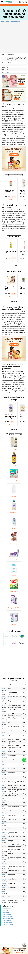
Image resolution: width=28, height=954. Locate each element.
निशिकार (3, 887)
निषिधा (3, 870)
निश (2, 726)
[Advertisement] (14, 38)
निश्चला (3, 836)
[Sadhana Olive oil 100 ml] (11, 244)
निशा (3, 731)
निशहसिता (4, 862)
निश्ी (3, 866)
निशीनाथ (4, 900)
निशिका (3, 875)
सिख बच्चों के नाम (7, 920)
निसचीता (4, 709)
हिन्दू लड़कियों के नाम (7, 912)
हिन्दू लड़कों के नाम (7, 910)
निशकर (3, 756)
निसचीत (3, 705)
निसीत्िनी (4, 722)
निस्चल (3, 692)
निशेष (3, 858)
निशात (3, 815)
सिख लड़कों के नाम (7, 922)
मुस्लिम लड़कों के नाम (8, 916)
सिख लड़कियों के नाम (8, 924)
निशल (3, 760)
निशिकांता (4, 883)
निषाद (3, 739)
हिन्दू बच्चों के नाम (7, 908)
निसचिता (4, 718)
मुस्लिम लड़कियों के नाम (8, 918)
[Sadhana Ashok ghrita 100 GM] (11, 183)
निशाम (3, 768)
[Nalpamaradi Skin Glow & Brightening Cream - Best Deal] (11, 280)
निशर (3, 807)
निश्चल (3, 832)
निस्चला (3, 697)
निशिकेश (3, 892)
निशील (3, 896)
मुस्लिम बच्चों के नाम (7, 914)
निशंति (3, 798)
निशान (3, 735)
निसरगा (3, 688)
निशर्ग (3, 811)
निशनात (3, 781)
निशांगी (3, 773)
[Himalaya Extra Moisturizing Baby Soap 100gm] (11, 408)
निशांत (3, 790)
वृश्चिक (8, 72)
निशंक (3, 785)
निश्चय (3, 841)
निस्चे (3, 701)
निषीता (3, 849)
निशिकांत (4, 879)
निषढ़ (3, 745)
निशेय (3, 828)
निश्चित (3, 845)
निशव (3, 824)
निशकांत (3, 751)
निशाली (3, 764)
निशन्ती (3, 802)
